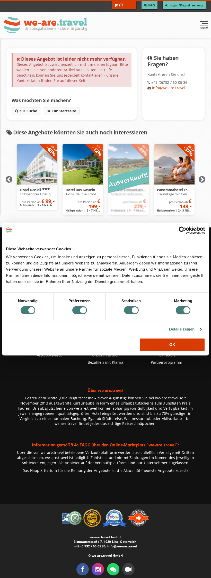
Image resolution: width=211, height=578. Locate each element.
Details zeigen (182, 329)
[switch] (79, 310)
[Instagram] (98, 569)
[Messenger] (113, 569)
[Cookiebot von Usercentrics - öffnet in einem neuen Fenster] (182, 230)
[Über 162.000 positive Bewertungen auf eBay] (115, 517)
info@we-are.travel (168, 87)
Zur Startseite (63, 110)
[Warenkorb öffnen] (124, 5)
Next (202, 180)
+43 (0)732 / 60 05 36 (90, 546)
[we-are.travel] (63, 25)
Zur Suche (27, 110)
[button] (128, 569)
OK (172, 344)
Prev (9, 180)
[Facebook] (82, 569)
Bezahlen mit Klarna (106, 362)
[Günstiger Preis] (92, 517)
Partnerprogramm (166, 362)
